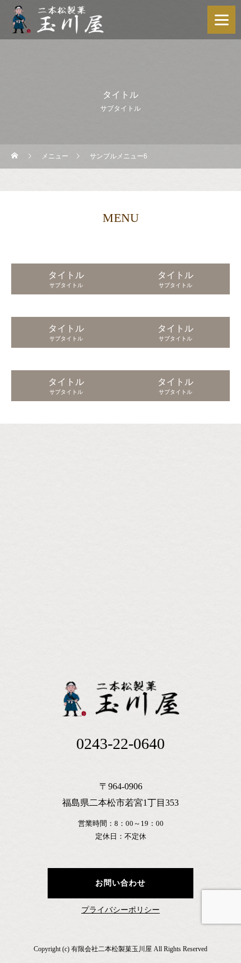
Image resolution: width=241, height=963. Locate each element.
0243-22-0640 (120, 743)
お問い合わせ (120, 883)
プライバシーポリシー (120, 910)
